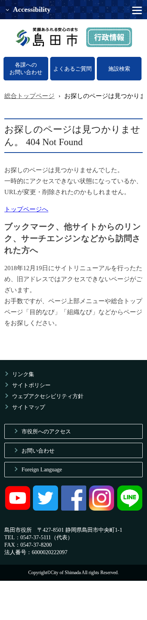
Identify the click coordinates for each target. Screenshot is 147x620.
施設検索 (119, 68)
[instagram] (101, 508)
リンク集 (23, 374)
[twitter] (45, 508)
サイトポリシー (31, 385)
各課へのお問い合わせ (25, 68)
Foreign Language (42, 469)
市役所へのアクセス (46, 431)
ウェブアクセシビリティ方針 (47, 396)
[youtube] (17, 508)
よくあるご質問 (72, 68)
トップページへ (26, 209)
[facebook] (73, 508)
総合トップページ (29, 96)
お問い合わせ (38, 450)
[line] (129, 508)
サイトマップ (28, 407)
